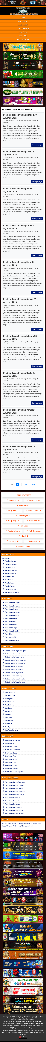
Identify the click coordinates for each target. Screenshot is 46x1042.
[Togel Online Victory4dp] (23, 855)
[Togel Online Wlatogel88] (23, 901)
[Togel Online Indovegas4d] (23, 1009)
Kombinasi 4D (13, 541)
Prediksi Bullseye (10, 573)
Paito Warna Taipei (10, 628)
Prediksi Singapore (10, 561)
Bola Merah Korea (10, 759)
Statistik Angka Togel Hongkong (15, 654)
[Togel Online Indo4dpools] (23, 928)
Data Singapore (9, 692)
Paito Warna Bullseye (11, 615)
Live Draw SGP (23, 25)
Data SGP (31, 1023)
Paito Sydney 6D (23, 39)
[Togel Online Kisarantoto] (23, 83)
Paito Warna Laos (10, 625)
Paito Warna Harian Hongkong (14, 785)
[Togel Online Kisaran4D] (23, 74)
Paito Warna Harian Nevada (13, 810)
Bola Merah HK (9, 743)
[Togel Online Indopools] (23, 991)
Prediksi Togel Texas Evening (17, 109)
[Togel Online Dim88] (23, 56)
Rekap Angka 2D (24, 516)
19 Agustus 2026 (10, 452)
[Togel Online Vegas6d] (23, 873)
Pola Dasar (24, 526)
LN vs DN (24, 536)
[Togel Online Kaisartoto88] (23, 919)
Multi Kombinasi (34, 531)
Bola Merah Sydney (11, 747)
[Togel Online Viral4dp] (23, 101)
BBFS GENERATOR (24, 495)
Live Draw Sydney (23, 29)
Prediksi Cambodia (10, 570)
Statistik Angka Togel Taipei (14, 676)
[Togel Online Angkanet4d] (23, 982)
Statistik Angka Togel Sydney (14, 657)
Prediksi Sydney (10, 567)
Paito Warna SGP (17, 1023)
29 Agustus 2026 (10, 120)
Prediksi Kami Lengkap (12, 592)
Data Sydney (8, 699)
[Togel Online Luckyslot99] (23, 937)
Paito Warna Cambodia (12, 612)
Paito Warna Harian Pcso (12, 798)
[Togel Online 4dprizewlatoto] (23, 910)
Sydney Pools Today (14, 826)
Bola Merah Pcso (10, 756)
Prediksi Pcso (9, 577)
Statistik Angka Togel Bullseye (14, 663)
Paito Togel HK (7, 558)
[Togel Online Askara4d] (23, 882)
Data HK (25, 1023)
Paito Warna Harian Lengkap (14, 813)
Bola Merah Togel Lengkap (13, 772)
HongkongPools (8, 1030)
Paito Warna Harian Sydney (13, 788)
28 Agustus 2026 (10, 157)
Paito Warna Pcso (10, 618)
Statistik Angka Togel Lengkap (14, 682)
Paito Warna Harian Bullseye (14, 794)
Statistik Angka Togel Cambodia (15, 660)
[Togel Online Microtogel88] (23, 837)
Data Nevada (8, 720)
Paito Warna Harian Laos (12, 804)
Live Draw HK (23, 21)
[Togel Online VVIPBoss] (23, 47)
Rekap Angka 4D (13, 521)
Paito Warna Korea (10, 621)
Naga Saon (36, 1021)
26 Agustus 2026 (10, 231)
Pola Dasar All (34, 521)
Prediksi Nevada (10, 589)
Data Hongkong (9, 695)
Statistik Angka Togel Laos (13, 673)
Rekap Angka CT (13, 511)
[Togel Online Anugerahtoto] (23, 964)
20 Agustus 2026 (10, 415)
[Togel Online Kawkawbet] (23, 864)
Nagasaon (12, 823)
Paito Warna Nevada (11, 631)
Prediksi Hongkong (10, 564)
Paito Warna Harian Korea (13, 801)
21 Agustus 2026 (10, 379)
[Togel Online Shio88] (23, 1000)
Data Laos (8, 714)
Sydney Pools (24, 1028)
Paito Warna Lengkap (11, 640)
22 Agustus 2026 (10, 342)
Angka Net (11, 1021)
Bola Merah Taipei (10, 765)
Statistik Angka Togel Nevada (14, 679)
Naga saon (21, 823)
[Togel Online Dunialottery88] (23, 955)
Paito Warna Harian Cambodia (14, 791)
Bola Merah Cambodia (12, 750)
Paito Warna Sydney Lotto (21, 1030)
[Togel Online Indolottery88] (23, 973)
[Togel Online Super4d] (23, 65)
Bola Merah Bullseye (11, 753)
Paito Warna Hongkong (12, 606)
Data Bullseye (9, 705)
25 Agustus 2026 (10, 268)
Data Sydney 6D (10, 727)
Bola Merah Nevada (11, 768)
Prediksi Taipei (9, 586)
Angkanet (16, 1028)
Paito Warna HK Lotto (36, 1030)
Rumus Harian (34, 500)
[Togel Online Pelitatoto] (23, 92)
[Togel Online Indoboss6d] (23, 846)
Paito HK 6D (23, 36)
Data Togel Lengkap (11, 730)
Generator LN (13, 500)
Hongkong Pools (27, 826)
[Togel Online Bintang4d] (23, 892)
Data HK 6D (8, 724)
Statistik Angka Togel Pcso (13, 666)
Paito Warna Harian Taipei (13, 807)
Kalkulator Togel (24, 546)
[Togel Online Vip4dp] (23, 946)
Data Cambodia (9, 702)
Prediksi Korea (9, 580)
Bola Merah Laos (10, 762)
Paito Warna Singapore (12, 603)
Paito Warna (23, 32)
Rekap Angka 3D (34, 511)
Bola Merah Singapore (12, 740)
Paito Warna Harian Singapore (14, 782)
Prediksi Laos (9, 583)
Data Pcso (8, 708)
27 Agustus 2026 (10, 194)
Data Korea (8, 711)
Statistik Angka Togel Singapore (15, 651)
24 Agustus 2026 (10, 305)
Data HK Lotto (6, 1032)
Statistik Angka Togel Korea (13, 669)
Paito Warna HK (20, 1021)
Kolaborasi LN (34, 541)
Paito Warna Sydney (11, 609)
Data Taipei (8, 717)
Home (23, 18)
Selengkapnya (37, 145)
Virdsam (5, 823)
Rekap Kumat (24, 505)
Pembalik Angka (13, 531)
